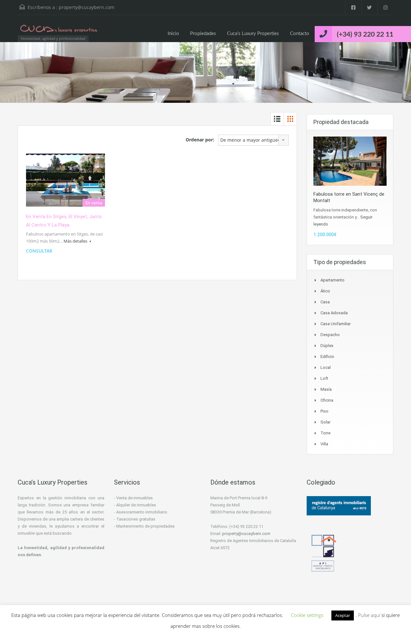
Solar (325, 422)
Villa (324, 443)
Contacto (299, 33)
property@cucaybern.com (86, 7)
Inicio (173, 33)
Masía (326, 389)
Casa (325, 301)
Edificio (327, 356)
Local (325, 367)
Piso (324, 411)
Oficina (326, 400)
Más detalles (76, 241)
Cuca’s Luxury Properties (253, 33)
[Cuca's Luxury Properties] (59, 32)
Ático (325, 291)
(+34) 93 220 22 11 (365, 34)
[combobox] (253, 140)
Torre (325, 433)
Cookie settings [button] (307, 615)
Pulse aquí (369, 615)
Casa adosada (334, 312)
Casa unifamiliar (335, 323)
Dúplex (326, 345)
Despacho (330, 334)
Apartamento (332, 280)
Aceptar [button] (342, 615)
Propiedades (203, 33)
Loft (324, 378)
